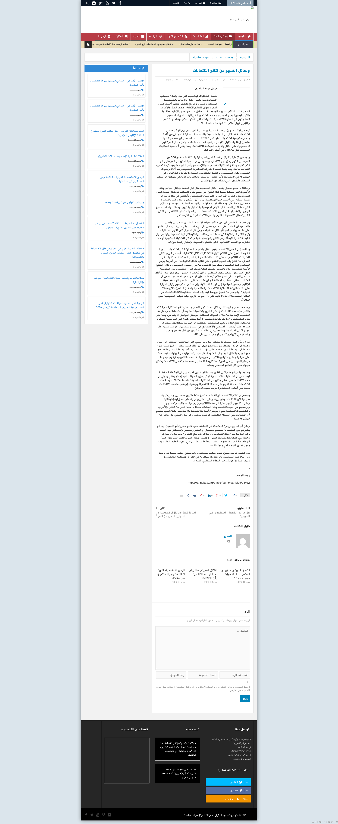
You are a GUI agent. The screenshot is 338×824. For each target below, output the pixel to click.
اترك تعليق (186, 79)
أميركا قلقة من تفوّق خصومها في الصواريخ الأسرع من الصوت (175, 512)
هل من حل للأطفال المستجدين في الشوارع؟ (229, 512)
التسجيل (175, 3)
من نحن (187, 3)
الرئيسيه (245, 57)
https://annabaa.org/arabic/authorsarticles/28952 (219, 483)
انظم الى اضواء (175, 36)
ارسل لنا (102, 36)
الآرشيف (153, 36)
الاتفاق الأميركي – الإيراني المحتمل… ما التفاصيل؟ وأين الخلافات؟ (235, 574)
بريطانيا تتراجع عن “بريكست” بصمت (124, 202)
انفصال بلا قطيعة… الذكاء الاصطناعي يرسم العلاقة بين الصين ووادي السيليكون (119, 225)
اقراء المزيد (139, 95)
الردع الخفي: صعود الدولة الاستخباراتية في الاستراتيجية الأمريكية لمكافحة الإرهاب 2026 (120, 305)
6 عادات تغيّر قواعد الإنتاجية (212, 44)
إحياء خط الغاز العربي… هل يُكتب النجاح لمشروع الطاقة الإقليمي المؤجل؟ (117, 133)
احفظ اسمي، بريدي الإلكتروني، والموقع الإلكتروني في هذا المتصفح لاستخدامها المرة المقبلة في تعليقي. (203, 688)
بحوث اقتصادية (134, 140)
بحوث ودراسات (221, 36)
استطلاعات (198, 36)
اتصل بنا (198, 3)
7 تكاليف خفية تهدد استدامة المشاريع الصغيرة (176, 44)
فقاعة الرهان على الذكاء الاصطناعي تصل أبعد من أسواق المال (126, 44)
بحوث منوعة (136, 232)
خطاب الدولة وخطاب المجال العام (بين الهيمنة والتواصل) (119, 280)
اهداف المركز (215, 3)
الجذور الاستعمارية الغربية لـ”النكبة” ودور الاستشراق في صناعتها (171, 574)
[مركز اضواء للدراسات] (242, 19)
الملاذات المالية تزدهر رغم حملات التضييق (121, 156)
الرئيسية (242, 36)
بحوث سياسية (201, 57)
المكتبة (119, 36)
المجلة (136, 36)
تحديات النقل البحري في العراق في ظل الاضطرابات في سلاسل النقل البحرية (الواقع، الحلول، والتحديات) (116, 253)
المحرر (228, 536)
